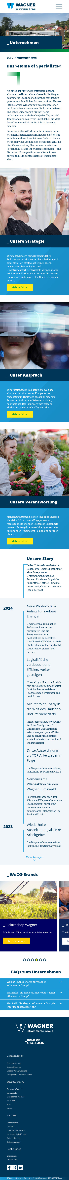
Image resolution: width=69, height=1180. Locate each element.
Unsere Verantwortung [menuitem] (17, 1071)
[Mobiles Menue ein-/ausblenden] (59, 6)
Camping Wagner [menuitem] (14, 1089)
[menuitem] (9, 1167)
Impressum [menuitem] (12, 1156)
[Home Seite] (24, 6)
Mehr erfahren (20, 287)
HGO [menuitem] (9, 1104)
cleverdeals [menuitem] (12, 1093)
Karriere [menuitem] (11, 1115)
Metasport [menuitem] (11, 1108)
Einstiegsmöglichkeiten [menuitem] (17, 1134)
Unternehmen (27, 57)
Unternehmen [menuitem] (15, 1055)
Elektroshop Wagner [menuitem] (15, 1096)
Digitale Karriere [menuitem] (14, 1138)
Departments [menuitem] (12, 1122)
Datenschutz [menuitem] (12, 1159)
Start (10, 57)
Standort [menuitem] (10, 1126)
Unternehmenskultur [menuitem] (16, 1130)
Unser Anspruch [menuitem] (14, 1063)
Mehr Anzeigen (34, 857)
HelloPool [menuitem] (11, 1100)
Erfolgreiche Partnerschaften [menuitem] (19, 1074)
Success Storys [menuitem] (15, 1081)
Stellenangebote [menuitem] (13, 1142)
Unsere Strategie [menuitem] (14, 1067)
